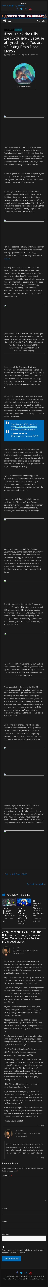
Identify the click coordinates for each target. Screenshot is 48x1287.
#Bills (17, 426)
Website (5, 1234)
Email (4, 1221)
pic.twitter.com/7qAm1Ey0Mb (22, 429)
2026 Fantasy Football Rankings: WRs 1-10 (22, 913)
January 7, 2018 (32, 436)
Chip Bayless (9, 30)
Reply (42, 1125)
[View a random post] (43, 20)
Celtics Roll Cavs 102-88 (14, 874)
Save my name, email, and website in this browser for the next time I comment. (22, 1251)
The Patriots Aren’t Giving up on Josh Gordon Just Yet (38, 908)
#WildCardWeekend (28, 426)
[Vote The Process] (24, 15)
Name (4, 1208)
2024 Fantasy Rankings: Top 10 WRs (9, 912)
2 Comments (34, 55)
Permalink (20, 953)
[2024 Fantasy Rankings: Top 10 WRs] (9, 900)
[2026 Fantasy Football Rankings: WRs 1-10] (24, 900)
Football (18, 30)
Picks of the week (36, 884)
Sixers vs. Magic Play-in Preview (13, 6)
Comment (7, 1176)
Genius (21, 1130)
